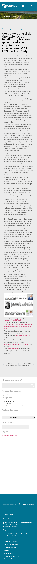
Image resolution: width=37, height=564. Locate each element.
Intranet (34, 1)
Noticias (8, 404)
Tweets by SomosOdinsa (10, 435)
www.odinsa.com (13, 348)
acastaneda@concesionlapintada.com (16, 344)
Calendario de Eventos (11, 544)
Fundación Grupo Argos (11, 556)
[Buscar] (32, 385)
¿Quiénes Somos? (10, 547)
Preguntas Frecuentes (11, 559)
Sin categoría (10, 401)
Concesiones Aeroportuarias (15, 406)
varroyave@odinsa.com (23, 335)
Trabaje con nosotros (10, 541)
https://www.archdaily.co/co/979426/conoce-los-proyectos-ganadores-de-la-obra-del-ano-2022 (18, 327)
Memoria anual (8, 553)
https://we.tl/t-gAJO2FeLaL (12, 320)
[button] (23, 6)
